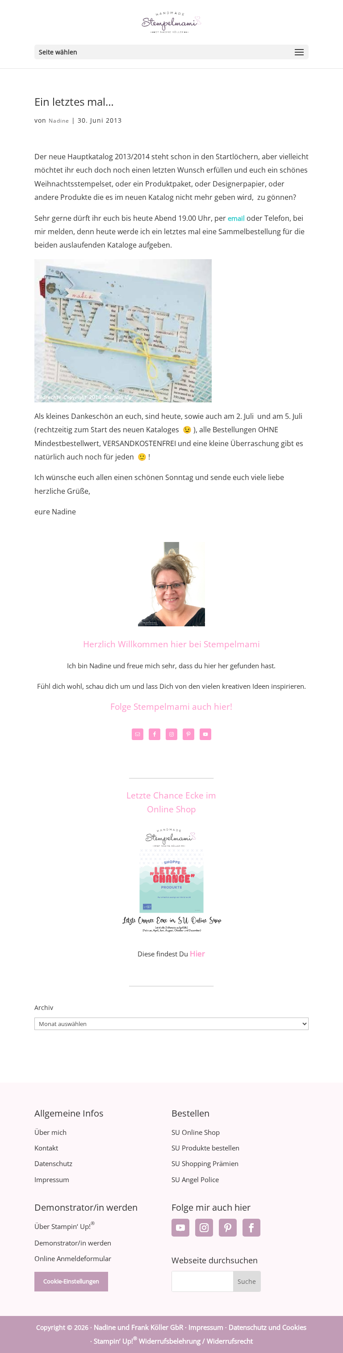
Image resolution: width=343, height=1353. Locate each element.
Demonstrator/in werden (72, 1242)
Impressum (51, 1179)
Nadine (59, 120)
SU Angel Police (195, 1179)
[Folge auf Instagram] (204, 1228)
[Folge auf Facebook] (251, 1228)
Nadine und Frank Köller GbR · (141, 1327)
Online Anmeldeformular (72, 1258)
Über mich (50, 1132)
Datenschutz (53, 1163)
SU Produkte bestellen (205, 1147)
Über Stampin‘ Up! (64, 1226)
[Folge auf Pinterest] (228, 1228)
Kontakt (46, 1147)
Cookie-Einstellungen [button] (71, 1281)
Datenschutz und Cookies (267, 1327)
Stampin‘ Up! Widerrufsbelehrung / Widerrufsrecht (173, 1340)
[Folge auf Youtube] (180, 1228)
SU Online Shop (196, 1132)
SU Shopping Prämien (205, 1163)
